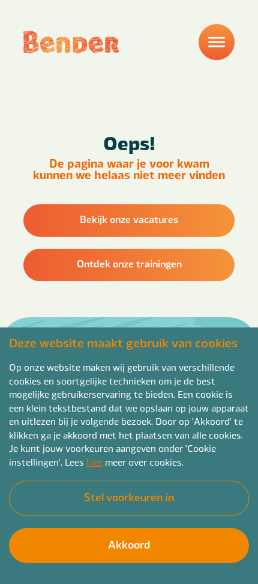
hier (94, 461)
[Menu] (217, 42)
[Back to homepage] (71, 42)
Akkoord (129, 544)
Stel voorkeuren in (129, 496)
